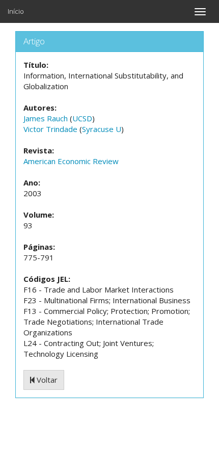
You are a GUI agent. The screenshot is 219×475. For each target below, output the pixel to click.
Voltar (46, 380)
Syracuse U (101, 129)
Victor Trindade (50, 129)
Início (16, 11)
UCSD (82, 118)
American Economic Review (71, 161)
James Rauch (45, 118)
